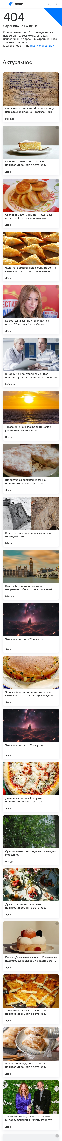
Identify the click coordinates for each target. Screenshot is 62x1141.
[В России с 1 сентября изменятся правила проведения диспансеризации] (31, 362)
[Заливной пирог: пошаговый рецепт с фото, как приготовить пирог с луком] (31, 681)
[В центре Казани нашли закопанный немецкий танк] (31, 522)
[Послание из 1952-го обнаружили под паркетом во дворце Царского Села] (31, 97)
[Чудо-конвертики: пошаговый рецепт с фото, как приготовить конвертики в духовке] (31, 256)
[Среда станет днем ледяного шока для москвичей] (31, 840)
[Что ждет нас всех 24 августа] (31, 734)
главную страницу (42, 45)
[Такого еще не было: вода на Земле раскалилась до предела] (31, 416)
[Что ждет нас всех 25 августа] (31, 628)
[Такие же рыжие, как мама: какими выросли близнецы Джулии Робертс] (31, 1105)
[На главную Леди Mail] (18, 4)
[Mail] (11, 4)
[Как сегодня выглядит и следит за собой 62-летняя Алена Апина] (31, 309)
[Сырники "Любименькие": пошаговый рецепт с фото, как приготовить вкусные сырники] (31, 203)
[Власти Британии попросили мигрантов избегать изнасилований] (31, 575)
